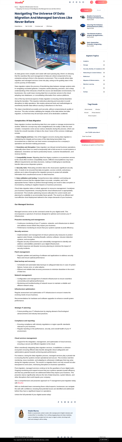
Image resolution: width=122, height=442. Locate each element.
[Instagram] (76, 2)
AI (84, 88)
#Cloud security (88, 109)
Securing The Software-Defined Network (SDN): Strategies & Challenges (95, 25)
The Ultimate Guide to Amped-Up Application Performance (94, 34)
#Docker (86, 112)
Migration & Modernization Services (29, 7)
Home (16, 7)
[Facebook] (73, 2)
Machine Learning (88, 84)
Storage (85, 65)
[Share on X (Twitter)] (61, 402)
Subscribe (92, 141)
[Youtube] (83, 2)
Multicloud (86, 76)
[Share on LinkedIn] (68, 402)
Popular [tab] (86, 10)
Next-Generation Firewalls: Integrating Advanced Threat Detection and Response (95, 43)
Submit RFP (101, 2)
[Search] (91, 2)
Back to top (103, 437)
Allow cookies (103, 439)
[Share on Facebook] (58, 402)
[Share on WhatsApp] (71, 402)
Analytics (86, 61)
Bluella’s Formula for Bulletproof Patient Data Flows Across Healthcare (95, 17)
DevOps (85, 92)
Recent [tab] (99, 10)
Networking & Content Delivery (92, 72)
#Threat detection (96, 112)
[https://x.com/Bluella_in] (80, 2)
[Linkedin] (70, 2)
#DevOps (97, 109)
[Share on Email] (75, 402)
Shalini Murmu (18, 26)
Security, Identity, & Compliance (92, 69)
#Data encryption (92, 115)
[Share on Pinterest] (65, 402)
